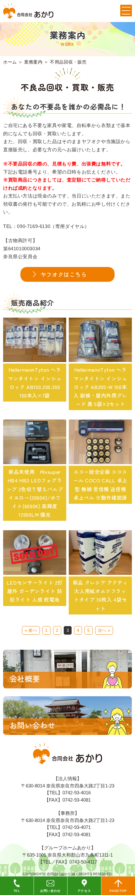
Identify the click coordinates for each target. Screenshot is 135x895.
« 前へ (31, 630)
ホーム (10, 61)
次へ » (104, 630)
